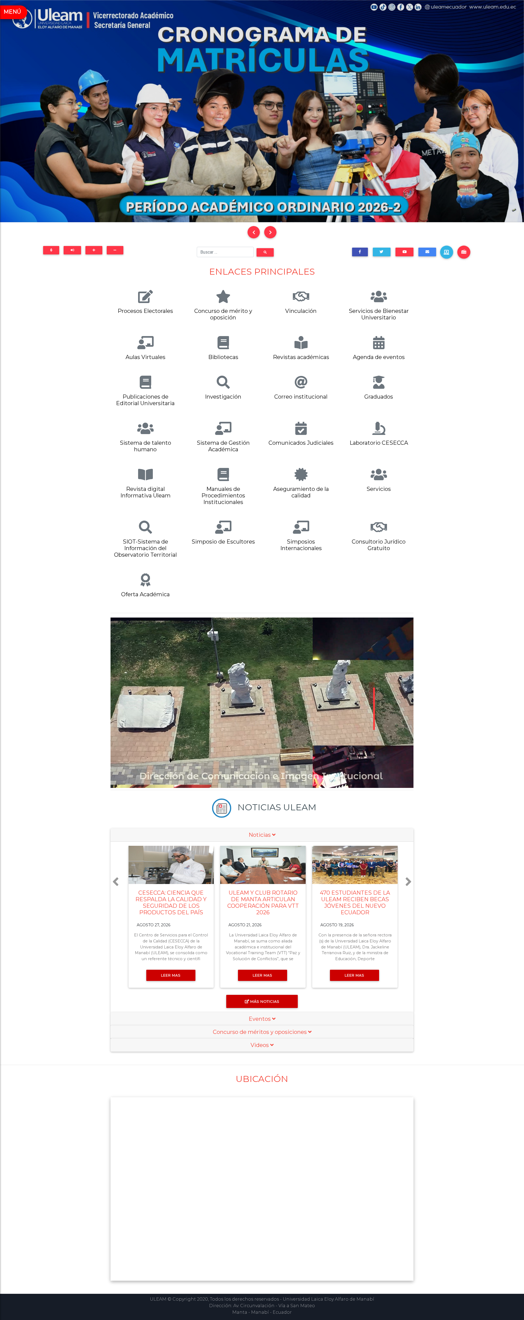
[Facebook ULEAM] (360, 252)
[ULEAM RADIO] (464, 252)
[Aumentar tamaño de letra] (93, 250)
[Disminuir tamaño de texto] (115, 250)
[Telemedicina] (447, 252)
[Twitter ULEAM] (382, 252)
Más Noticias (264, 1001)
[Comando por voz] (51, 250)
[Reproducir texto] (72, 250)
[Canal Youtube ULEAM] (404, 252)
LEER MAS (171, 975)
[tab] (262, 835)
